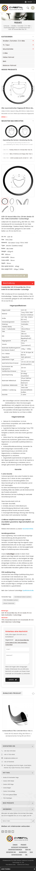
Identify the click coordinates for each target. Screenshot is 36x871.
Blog (31, 852)
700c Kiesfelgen (7, 798)
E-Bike (5, 53)
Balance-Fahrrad (9, 65)
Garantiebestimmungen (15, 850)
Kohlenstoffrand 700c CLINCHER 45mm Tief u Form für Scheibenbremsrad (18, 731)
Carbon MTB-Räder (8, 781)
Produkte (23, 845)
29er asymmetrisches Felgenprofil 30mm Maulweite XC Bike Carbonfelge (18, 108)
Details (3, 117)
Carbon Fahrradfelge (9, 791)
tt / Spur (6, 45)
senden (11, 680)
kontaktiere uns (11, 852)
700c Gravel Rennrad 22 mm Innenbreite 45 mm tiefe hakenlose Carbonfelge (17, 621)
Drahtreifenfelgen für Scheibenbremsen (17, 28)
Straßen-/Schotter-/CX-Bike (21, 26)
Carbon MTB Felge (8, 784)
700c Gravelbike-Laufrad (10, 600)
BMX (4, 61)
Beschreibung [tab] (9, 283)
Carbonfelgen (7, 788)
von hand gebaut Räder (10, 795)
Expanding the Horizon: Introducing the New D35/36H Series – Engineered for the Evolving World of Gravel (18, 140)
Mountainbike (8, 49)
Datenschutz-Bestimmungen (19, 847)
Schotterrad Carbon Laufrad (23, 597)
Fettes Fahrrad (8, 57)
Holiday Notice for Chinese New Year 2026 (21, 150)
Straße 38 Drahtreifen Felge (11, 777)
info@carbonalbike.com (11, 758)
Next (32, 88)
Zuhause (6, 26)
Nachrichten (23, 852)
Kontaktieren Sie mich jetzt (13, 276)
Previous (3, 88)
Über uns (28, 850)
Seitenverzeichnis (16, 855)
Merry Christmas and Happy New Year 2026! (22, 154)
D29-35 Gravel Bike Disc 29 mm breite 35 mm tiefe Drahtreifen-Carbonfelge (16, 614)
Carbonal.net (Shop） (23, 865)
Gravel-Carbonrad (8, 603)
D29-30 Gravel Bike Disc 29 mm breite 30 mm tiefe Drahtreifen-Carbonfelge (17, 642)
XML (26, 855)
